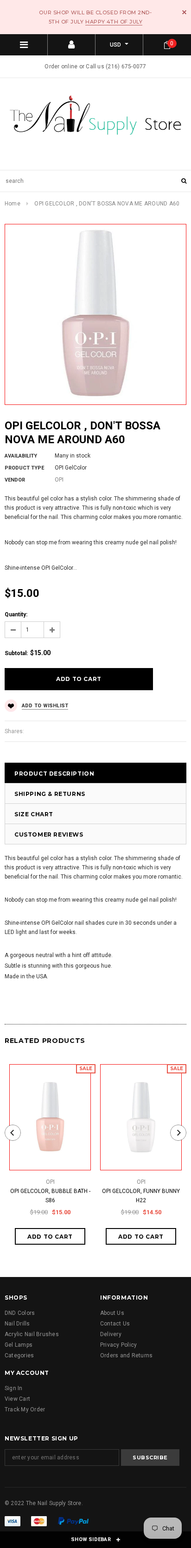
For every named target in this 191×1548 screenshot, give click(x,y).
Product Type (24, 468)
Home (12, 203)
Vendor (15, 480)
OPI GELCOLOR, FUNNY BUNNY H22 (141, 1196)
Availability (21, 456)
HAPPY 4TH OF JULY (113, 21)
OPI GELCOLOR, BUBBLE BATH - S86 (50, 1196)
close (184, 12)
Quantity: (16, 614)
